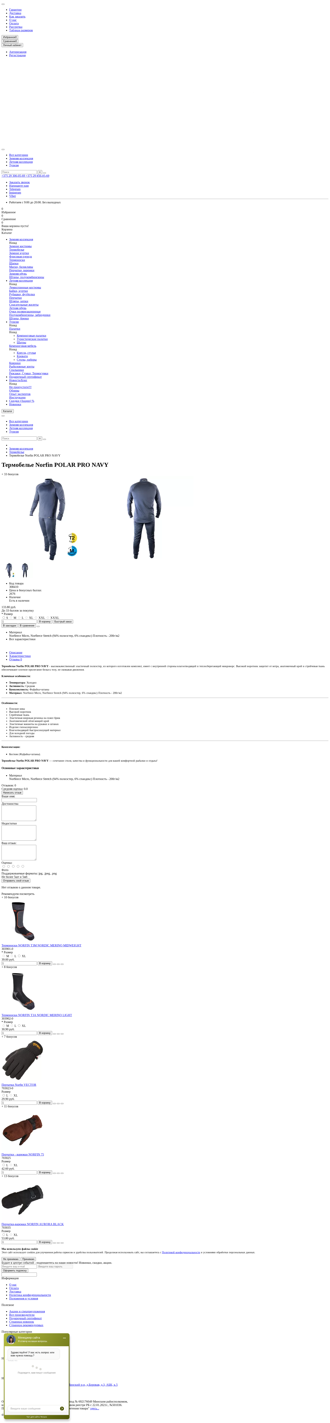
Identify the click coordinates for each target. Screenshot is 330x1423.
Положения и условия (23, 1298)
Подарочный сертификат (25, 376)
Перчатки (15, 297)
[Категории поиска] (3, 149)
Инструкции (17, 397)
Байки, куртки (18, 291)
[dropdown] (3, 4)
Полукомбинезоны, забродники (29, 315)
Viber (12, 196)
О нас (13, 20)
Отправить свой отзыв (16, 880)
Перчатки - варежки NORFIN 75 (23, 1154)
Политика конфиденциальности (30, 1295)
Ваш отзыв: (9, 843)
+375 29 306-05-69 (14, 175)
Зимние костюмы (20, 246)
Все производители (22, 1314)
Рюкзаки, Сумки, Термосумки (28, 373)
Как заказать (17, 16)
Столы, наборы (27, 359)
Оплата (14, 23)
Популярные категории (17, 1331)
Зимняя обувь (18, 273)
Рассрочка (15, 26)
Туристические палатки (32, 339)
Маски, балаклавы (21, 266)
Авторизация (17, 51)
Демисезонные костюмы (25, 287)
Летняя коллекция (21, 161)
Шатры (21, 342)
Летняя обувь (17, 308)
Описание (15, 652)
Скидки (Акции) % (21, 400)
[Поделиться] (38, 626)
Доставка (15, 13)
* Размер (7, 614)
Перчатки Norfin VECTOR (19, 1084)
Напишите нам (19, 185)
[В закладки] (58, 964)
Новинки (15, 404)
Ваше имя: (8, 796)
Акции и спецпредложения (27, 1311)
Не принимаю (11, 1259)
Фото (5, 870)
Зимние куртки (19, 253)
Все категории (18, 155)
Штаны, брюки (19, 318)
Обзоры (14, 390)
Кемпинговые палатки (31, 335)
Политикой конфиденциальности (181, 1252)
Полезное (8, 1305)
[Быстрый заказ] (54, 964)
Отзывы (15, 659)
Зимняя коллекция (21, 158)
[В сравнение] (62, 964)
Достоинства (10, 803)
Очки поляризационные (25, 311)
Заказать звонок (19, 182)
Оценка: (7, 862)
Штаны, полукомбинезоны (26, 277)
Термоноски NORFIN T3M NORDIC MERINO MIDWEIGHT (41, 945)
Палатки (14, 328)
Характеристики (20, 656)
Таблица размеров (21, 30)
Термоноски (17, 260)
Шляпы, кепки (18, 301)
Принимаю (28, 1259)
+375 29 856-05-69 (37, 175)
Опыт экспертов (20, 394)
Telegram (14, 189)
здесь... (94, 1408)
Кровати (22, 356)
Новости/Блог (18, 380)
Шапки (14, 263)
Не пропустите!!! (20, 387)
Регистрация (17, 55)
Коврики (15, 363)
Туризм (14, 165)
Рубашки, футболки (22, 294)
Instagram (15, 192)
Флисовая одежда (20, 256)
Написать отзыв (12, 792)
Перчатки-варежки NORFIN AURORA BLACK (33, 1224)
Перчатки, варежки (21, 270)
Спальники (16, 370)
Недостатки (9, 823)
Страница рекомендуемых (26, 1325)
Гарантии (15, 9)
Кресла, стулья (26, 352)
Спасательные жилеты (24, 304)
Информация (10, 1278)
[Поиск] (44, 173)
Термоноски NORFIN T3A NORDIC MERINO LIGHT (37, 1015)
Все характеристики (22, 639)
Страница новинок (21, 1321)
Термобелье (16, 249)
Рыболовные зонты (21, 366)
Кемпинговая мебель (22, 345)
